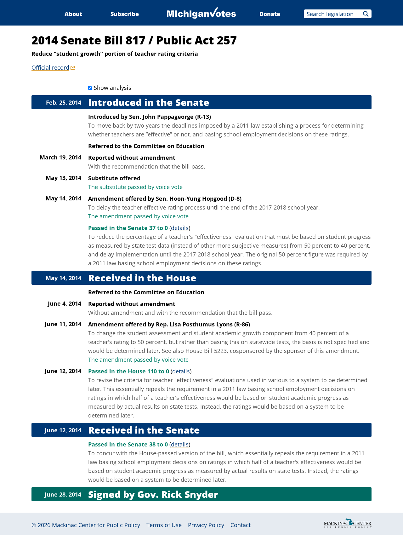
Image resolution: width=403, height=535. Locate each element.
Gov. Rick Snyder (177, 494)
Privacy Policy (206, 525)
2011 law (248, 125)
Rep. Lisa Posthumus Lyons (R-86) (203, 324)
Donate (269, 14)
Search (366, 13)
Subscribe (125, 14)
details (180, 228)
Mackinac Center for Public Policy (96, 525)
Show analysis (112, 87)
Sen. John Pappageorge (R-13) (170, 116)
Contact (240, 525)
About (73, 14)
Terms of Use (164, 525)
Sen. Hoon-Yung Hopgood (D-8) (198, 198)
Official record (50, 67)
